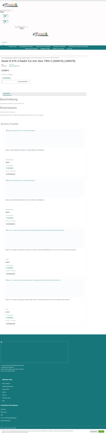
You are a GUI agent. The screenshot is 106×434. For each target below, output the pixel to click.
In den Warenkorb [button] (10, 174)
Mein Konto (5, 14)
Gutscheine (69, 48)
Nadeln (28, 57)
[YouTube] (4, 375)
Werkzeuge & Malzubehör (59, 46)
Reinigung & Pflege (45, 48)
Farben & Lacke (13, 46)
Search (2, 12)
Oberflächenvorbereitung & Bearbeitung (78, 46)
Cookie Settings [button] (93, 431)
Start (2, 57)
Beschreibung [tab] (6, 93)
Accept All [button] (101, 431)
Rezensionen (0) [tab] (7, 95)
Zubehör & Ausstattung (58, 48)
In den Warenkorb (22, 81)
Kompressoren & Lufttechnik (43, 46)
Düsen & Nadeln (22, 57)
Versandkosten (10, 165)
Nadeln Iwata (16, 66)
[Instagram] (1, 375)
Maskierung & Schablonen (31, 48)
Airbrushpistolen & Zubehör (26, 46)
